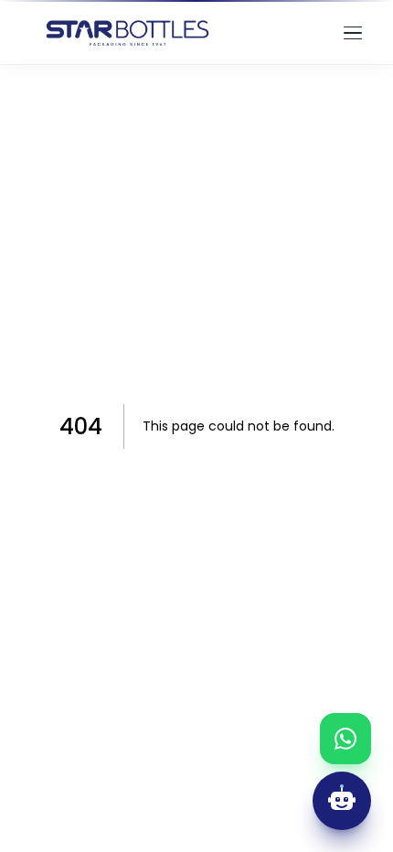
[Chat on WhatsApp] (345, 738)
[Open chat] (342, 801)
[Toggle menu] (353, 33)
